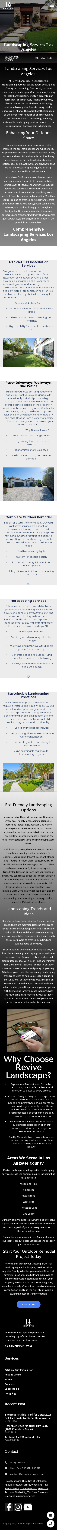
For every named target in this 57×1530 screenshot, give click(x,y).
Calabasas (28, 1189)
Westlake (43, 1488)
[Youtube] (28, 1507)
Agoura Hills (28, 1195)
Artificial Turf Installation (19, 1369)
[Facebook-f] (9, 1507)
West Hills (28, 1201)
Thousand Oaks (28, 1488)
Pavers (8, 1379)
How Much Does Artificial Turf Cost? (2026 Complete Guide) (26, 1427)
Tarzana (9, 1492)
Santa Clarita (12, 1488)
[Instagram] (18, 1507)
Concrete (10, 1384)
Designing (10, 1393)
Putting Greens (13, 1374)
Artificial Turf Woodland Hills (22, 1437)
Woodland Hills (28, 1183)
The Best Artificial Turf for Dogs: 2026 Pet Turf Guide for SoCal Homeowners (28, 1416)
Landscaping (12, 1388)
